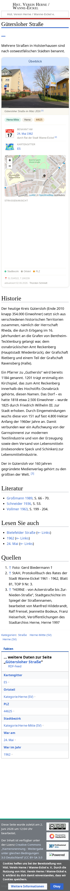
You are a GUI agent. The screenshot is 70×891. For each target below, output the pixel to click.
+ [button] (10, 160)
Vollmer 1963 (17, 509)
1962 (30, 133)
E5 (19, 148)
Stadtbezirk (12, 718)
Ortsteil (9, 689)
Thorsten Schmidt (38, 283)
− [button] (10, 166)
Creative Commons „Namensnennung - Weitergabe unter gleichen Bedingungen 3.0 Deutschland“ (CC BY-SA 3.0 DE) (22, 853)
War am (9, 733)
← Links (43, 532)
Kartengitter (13, 675)
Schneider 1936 (19, 503)
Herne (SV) (10, 639)
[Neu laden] (57, 34)
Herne (27, 119)
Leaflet (32, 194)
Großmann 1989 (19, 498)
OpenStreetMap (46, 194)
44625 (39, 119)
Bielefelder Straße (21, 532)
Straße (22, 635)
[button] (27, 886)
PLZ (6, 704)
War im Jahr (12, 747)
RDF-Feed (14, 666)
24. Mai (21, 133)
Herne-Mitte (13, 119)
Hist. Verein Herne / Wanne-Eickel (31, 6)
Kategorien (8, 635)
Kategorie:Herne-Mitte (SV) (22, 725)
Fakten (8, 649)
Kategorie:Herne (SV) (18, 697)
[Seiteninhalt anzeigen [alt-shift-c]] (3, 34)
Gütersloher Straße (23, 661)
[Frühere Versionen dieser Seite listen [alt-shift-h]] (50, 34)
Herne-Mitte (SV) (41, 635)
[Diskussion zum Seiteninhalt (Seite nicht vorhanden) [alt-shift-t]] (12, 34)
